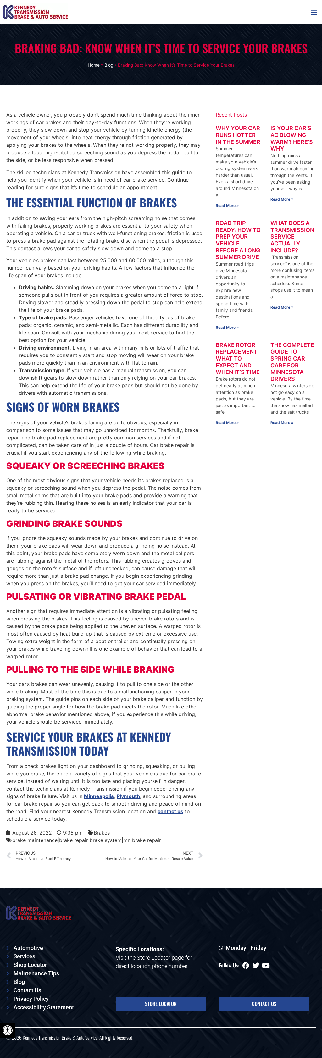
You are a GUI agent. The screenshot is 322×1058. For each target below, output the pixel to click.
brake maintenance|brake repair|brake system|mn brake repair (86, 840)
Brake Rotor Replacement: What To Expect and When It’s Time (238, 358)
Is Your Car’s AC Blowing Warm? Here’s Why (291, 138)
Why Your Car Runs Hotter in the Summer (238, 135)
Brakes (102, 832)
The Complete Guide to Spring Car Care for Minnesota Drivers (292, 362)
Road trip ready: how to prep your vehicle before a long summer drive (238, 240)
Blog (108, 65)
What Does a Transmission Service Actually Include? (292, 236)
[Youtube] (266, 965)
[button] (313, 12)
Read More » (227, 205)
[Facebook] (245, 965)
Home (94, 65)
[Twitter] (256, 965)
